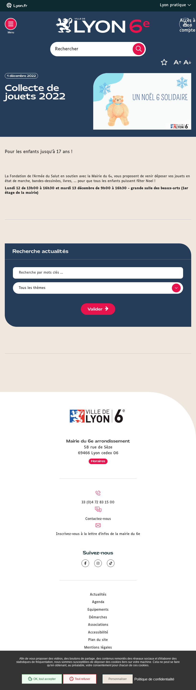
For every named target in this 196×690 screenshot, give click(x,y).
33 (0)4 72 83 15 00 (98, 502)
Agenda (98, 602)
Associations (98, 625)
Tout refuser (82, 679)
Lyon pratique (173, 5)
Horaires (98, 461)
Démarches (98, 617)
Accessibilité (98, 632)
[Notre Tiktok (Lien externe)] (110, 563)
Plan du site (98, 640)
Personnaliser (118, 679)
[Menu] (11, 24)
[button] (164, 62)
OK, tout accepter (44, 679)
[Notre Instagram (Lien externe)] (98, 563)
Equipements (98, 609)
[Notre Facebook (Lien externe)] (85, 563)
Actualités (98, 594)
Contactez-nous (98, 519)
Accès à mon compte (185, 24)
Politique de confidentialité (154, 679)
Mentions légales (98, 647)
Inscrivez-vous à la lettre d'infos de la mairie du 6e (98, 534)
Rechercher (66, 49)
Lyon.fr (20, 6)
